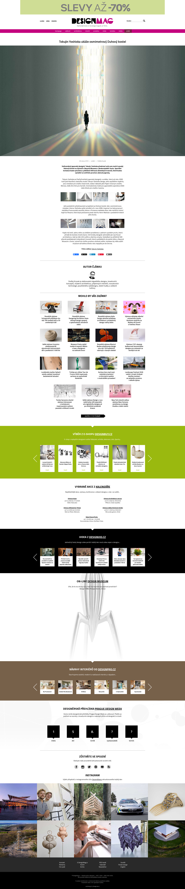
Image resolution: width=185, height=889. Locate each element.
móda (104, 31)
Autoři (82, 864)
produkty (96, 31)
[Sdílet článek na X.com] (84, 254)
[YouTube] (102, 767)
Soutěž (123, 862)
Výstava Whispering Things (72, 508)
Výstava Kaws (72, 499)
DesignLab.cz (96, 886)
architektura (78, 31)
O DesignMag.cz (82, 862)
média (121, 31)
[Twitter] (89, 767)
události (67, 31)
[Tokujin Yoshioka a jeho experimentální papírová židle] (116, 223)
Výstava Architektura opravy (113, 499)
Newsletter (102, 867)
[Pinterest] (96, 767)
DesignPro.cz (107, 669)
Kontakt (62, 862)
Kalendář (103, 864)
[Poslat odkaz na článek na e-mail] (109, 254)
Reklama (62, 864)
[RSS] (109, 767)
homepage (58, 31)
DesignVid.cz (97, 537)
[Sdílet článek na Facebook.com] (76, 254)
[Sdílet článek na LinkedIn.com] (92, 254)
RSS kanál (102, 862)
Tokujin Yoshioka (97, 249)
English (123, 867)
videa (48, 21)
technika (112, 31)
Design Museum (98, 581)
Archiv (82, 867)
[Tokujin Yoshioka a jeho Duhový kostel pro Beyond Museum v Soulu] (92, 101)
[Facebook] (76, 767)
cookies (107, 881)
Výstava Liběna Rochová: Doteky (113, 508)
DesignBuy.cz (103, 434)
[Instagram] (83, 767)
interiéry (54, 21)
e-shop (42, 21)
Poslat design (122, 864)
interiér (87, 31)
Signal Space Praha (92, 517)
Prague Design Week (108, 709)
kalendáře (103, 487)
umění (128, 31)
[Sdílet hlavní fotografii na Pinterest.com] (101, 254)
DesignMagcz (97, 779)
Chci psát (62, 867)
